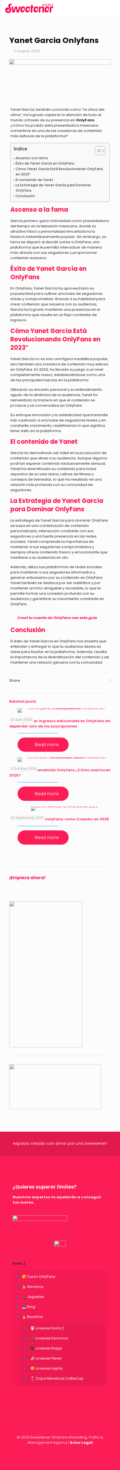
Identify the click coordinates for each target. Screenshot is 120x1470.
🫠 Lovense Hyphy (46, 1368)
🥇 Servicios (33, 1286)
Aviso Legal (81, 1442)
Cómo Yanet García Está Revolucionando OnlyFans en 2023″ (59, 172)
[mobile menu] (112, 8)
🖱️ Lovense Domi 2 (47, 1328)
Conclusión (25, 196)
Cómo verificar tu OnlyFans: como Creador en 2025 (59, 819)
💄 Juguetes (33, 1296)
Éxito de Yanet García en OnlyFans (45, 163)
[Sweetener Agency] (29, 8)
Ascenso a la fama (32, 158)
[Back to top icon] (60, 1426)
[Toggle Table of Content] (97, 150)
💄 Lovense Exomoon (49, 1338)
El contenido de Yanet (34, 180)
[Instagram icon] (60, 1450)
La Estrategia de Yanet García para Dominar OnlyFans (53, 188)
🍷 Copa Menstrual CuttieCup (56, 1378)
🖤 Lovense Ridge (46, 1348)
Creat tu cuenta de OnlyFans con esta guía (57, 617)
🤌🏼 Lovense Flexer (46, 1358)
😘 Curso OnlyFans (38, 1276)
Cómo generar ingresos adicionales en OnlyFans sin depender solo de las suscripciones (60, 723)
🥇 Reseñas (32, 1316)
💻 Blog (28, 1306)
